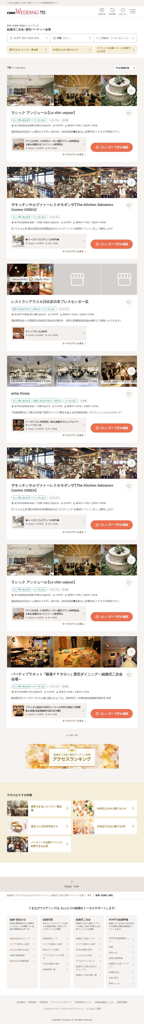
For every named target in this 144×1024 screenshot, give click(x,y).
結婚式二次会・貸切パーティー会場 (67, 895)
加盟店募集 (122, 1002)
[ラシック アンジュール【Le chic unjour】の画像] (72, 90)
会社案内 (21, 1002)
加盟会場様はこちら (104, 1002)
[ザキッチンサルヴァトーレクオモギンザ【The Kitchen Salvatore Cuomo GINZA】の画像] (72, 182)
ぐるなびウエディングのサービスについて (63, 1008)
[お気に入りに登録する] (129, 113)
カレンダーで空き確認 (114, 147)
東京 (89, 895)
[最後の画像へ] (131, 90)
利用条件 (44, 1002)
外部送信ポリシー (83, 1002)
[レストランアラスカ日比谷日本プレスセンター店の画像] (72, 279)
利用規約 (32, 1002)
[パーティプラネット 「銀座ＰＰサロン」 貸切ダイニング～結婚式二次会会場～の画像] (72, 651)
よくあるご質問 (93, 1008)
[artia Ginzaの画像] (72, 371)
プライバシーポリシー (61, 1002)
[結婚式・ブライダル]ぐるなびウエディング (27, 895)
